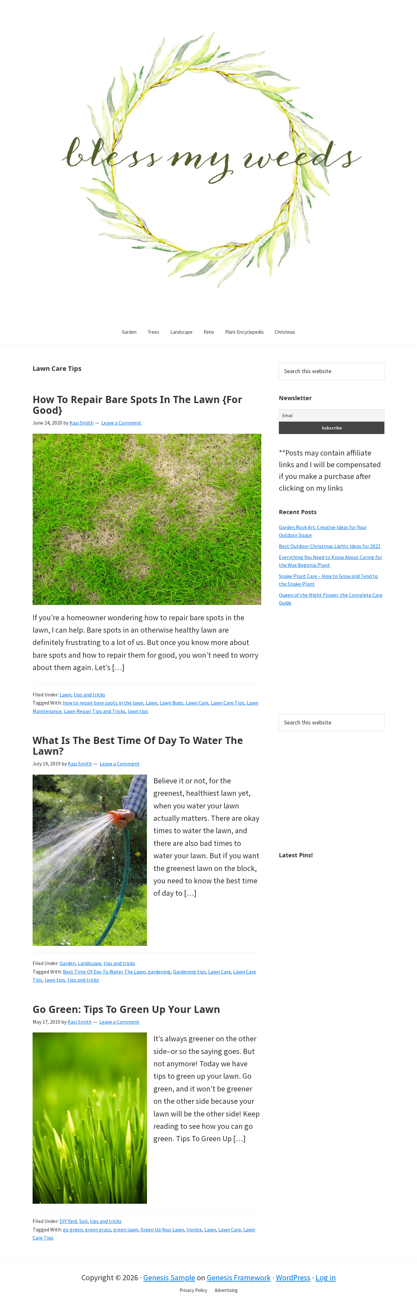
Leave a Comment (121, 422)
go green (73, 1229)
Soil (83, 1221)
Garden (68, 963)
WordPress (293, 1277)
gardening (159, 971)
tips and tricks (89, 694)
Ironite (194, 1229)
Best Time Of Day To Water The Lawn (104, 971)
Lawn (65, 694)
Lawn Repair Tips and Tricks (94, 711)
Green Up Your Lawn (162, 1229)
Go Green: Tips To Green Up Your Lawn (126, 1009)
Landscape (89, 963)
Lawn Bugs (171, 702)
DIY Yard (68, 1221)
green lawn (125, 1229)
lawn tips (138, 711)
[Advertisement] (331, 660)
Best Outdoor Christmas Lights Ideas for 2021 (330, 546)
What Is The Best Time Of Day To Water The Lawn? (138, 746)
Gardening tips (189, 971)
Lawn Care (197, 702)
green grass (98, 1229)
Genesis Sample (169, 1277)
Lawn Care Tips (227, 702)
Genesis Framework (239, 1277)
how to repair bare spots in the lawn (103, 702)
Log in (326, 1277)
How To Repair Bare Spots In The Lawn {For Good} (137, 405)
